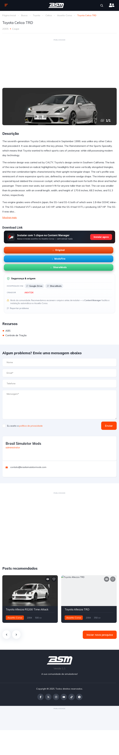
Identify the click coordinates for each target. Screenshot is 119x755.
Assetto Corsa (64, 15)
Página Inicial (9, 15)
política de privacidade (31, 425)
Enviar (109, 425)
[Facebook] (40, 697)
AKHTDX (28, 292)
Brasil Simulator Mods (23, 443)
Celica (49, 15)
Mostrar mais (9, 217)
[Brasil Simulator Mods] (56, 5)
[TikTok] (71, 697)
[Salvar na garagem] (54, 579)
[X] (48, 697)
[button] (101, 5)
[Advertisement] (59, 63)
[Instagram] (56, 697)
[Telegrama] (79, 697)
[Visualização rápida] (47, 579)
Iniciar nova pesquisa (100, 634)
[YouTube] (64, 697)
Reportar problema (19, 308)
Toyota (36, 15)
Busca (24, 15)
